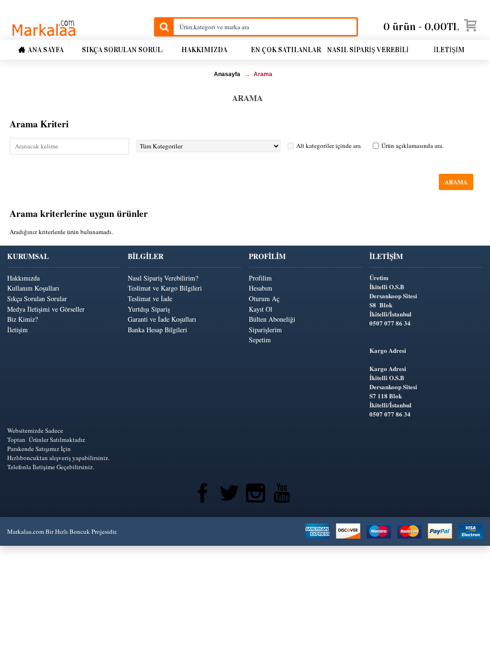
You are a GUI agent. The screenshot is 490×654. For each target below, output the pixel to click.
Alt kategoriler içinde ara (328, 145)
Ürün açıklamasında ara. (412, 145)
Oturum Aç (264, 298)
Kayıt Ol (260, 309)
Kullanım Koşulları (33, 288)
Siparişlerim (265, 329)
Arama (263, 74)
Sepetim (260, 339)
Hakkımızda (23, 277)
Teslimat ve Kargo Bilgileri (165, 288)
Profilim (260, 277)
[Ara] (163, 26)
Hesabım (260, 288)
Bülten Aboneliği (272, 319)
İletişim (17, 329)
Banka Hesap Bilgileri (157, 329)
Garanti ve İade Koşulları (162, 319)
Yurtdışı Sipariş (149, 309)
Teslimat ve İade (150, 298)
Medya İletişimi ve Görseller (46, 309)
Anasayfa (227, 74)
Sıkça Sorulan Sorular (37, 298)
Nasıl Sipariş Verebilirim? (163, 277)
